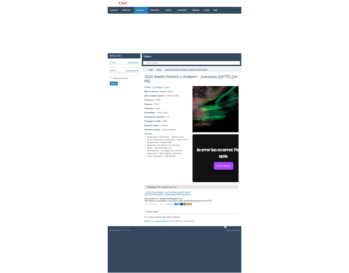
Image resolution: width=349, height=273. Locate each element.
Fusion (167, 87)
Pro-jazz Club (115, 230)
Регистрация (133, 62)
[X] (181, 204)
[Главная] (144, 69)
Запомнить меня (120, 78)
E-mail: (113, 62)
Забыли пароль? (131, 70)
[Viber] (184, 204)
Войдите (148, 221)
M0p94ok (170, 204)
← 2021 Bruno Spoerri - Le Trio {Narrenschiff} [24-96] (168, 192)
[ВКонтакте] (175, 204)
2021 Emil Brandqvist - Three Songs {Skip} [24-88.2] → (168, 194)
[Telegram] (178, 204)
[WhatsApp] (187, 204)
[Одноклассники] (190, 204)
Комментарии (152, 211)
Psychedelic (158, 87)
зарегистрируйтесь (162, 221)
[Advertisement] (174, 34)
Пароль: (113, 70)
